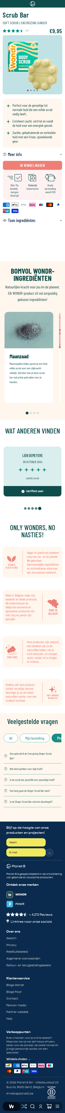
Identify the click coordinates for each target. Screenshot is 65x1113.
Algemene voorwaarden (23, 958)
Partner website (17, 1012)
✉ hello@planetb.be (19, 1093)
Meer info (15, 154)
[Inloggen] (41, 1106)
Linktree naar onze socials (31, 922)
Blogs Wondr (15, 985)
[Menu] (57, 1106)
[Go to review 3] (32, 508)
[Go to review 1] (25, 508)
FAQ (9, 1018)
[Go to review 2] (29, 508)
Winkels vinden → (18, 1059)
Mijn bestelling (34, 738)
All (10, 738)
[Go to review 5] (39, 508)
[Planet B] (11, 1106)
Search (11, 938)
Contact (12, 998)
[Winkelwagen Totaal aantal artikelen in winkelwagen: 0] (49, 1106)
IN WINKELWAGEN (32, 165)
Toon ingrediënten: (22, 220)
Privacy (11, 945)
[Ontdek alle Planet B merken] (24, 1106)
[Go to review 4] (36, 508)
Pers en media (16, 1005)
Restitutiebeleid (17, 951)
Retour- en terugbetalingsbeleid (28, 965)
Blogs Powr (14, 992)
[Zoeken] (32, 1106)
